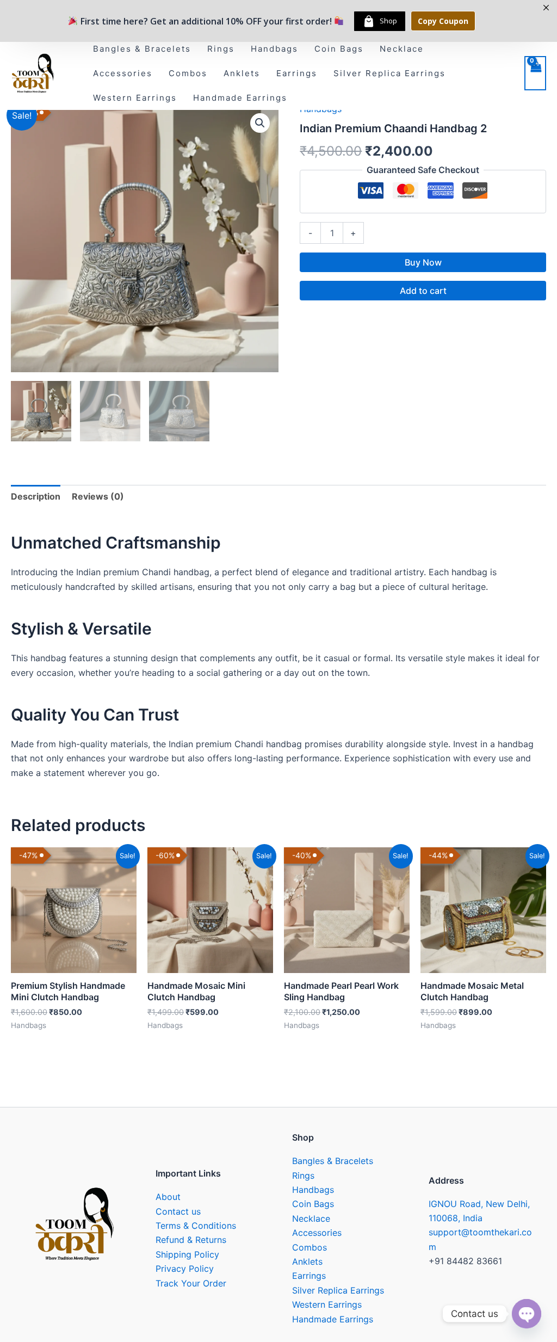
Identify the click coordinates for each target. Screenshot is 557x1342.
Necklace (402, 49)
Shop (388, 21)
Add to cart (423, 290)
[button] (260, 123)
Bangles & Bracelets (142, 49)
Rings (220, 49)
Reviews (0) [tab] (98, 496)
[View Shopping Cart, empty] (535, 73)
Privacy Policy (185, 1268)
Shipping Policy (187, 1254)
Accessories (122, 73)
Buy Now (423, 262)
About (168, 1196)
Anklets (242, 73)
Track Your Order (191, 1283)
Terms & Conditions (196, 1225)
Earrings (296, 73)
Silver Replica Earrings (389, 73)
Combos (188, 73)
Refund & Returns (191, 1239)
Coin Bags (338, 49)
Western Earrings (135, 98)
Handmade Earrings (240, 98)
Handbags (274, 49)
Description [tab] (35, 496)
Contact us (178, 1211)
